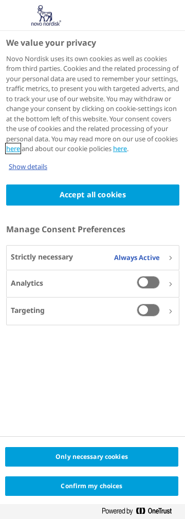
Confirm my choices (91, 485)
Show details (28, 166)
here (13, 148)
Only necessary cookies (91, 456)
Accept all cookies (93, 194)
